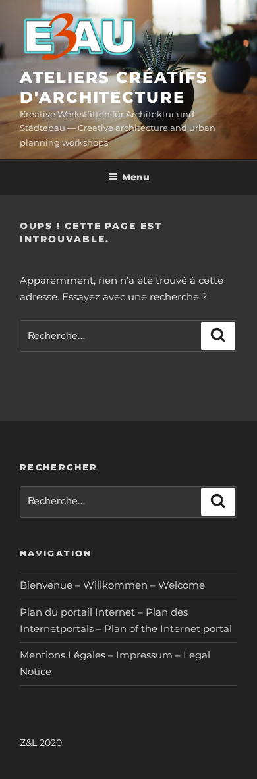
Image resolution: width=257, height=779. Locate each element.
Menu (136, 177)
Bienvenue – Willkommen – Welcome (112, 585)
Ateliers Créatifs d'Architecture (114, 87)
